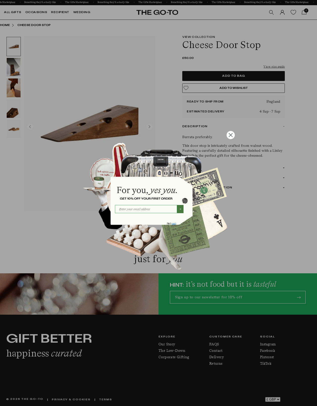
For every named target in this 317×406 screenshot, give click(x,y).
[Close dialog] (230, 135)
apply (174, 223)
